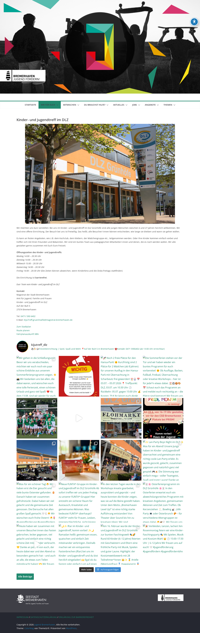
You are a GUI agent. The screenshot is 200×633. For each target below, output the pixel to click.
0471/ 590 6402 (28, 316)
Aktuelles (118, 104)
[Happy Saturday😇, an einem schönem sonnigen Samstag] (121, 460)
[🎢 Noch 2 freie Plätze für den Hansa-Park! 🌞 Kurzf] (121, 376)
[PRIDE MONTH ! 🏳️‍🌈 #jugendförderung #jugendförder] (163, 418)
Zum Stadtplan (24, 326)
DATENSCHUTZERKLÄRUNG (43, 617)
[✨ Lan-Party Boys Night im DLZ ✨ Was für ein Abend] (163, 460)
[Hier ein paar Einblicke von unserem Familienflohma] (121, 418)
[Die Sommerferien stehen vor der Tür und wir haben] (163, 376)
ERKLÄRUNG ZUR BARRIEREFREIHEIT (76, 617)
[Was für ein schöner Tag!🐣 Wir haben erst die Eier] (37, 502)
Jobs (134, 104)
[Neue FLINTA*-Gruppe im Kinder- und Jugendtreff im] (79, 502)
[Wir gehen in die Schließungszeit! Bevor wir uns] (37, 376)
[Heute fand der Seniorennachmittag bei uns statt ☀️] (79, 460)
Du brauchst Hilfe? (94, 104)
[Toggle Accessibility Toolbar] (194, 22)
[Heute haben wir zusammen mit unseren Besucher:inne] (37, 544)
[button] (56, 105)
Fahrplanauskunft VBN (28, 334)
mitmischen (69, 104)
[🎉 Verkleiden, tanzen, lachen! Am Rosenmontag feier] (163, 544)
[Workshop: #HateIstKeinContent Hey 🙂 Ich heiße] (79, 418)
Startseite (30, 104)
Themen (168, 104)
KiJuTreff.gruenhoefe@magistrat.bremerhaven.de (48, 319)
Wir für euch (48, 104)
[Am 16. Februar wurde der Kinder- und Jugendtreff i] (121, 544)
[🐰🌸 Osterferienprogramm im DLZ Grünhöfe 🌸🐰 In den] (163, 502)
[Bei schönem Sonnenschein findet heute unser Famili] (37, 460)
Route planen (23, 330)
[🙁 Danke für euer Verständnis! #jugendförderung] (79, 376)
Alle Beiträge (25, 576)
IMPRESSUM (22, 617)
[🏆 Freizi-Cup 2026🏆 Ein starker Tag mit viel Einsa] (37, 418)
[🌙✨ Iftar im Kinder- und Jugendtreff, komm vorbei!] (79, 544)
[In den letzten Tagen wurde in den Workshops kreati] (121, 502)
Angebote (150, 104)
